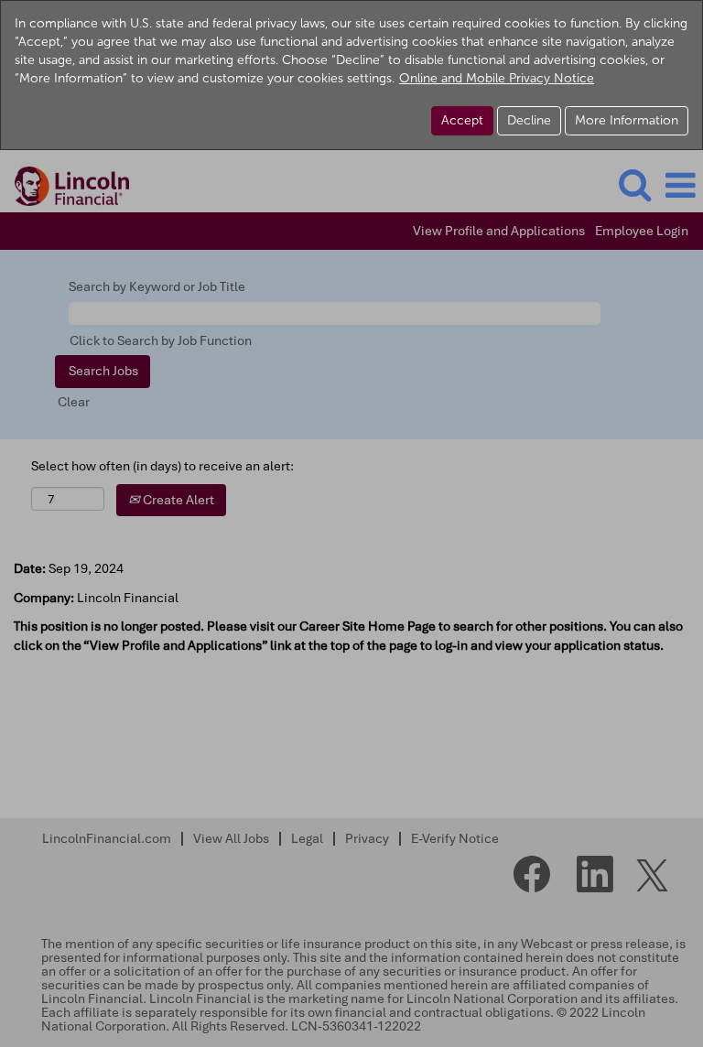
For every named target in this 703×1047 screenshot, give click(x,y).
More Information (626, 120)
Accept (462, 120)
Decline (529, 120)
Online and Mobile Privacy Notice (496, 78)
